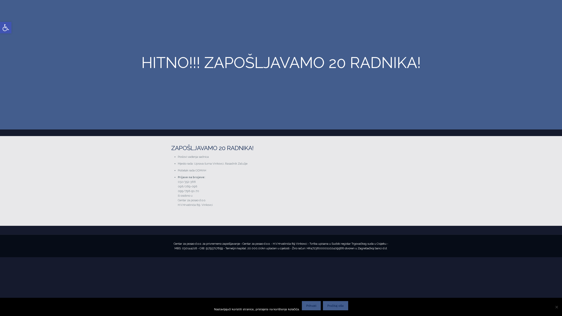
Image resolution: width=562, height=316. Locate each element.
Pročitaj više (335, 305)
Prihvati (311, 305)
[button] (5, 27)
